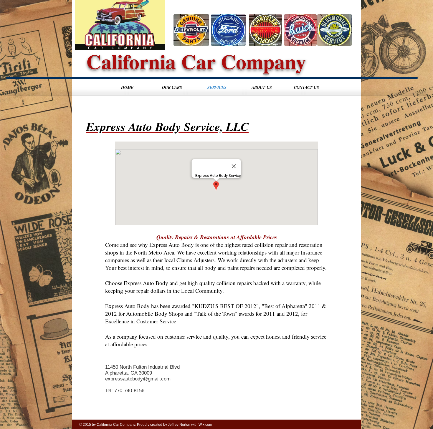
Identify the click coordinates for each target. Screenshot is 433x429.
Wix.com (205, 425)
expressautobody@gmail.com (138, 379)
